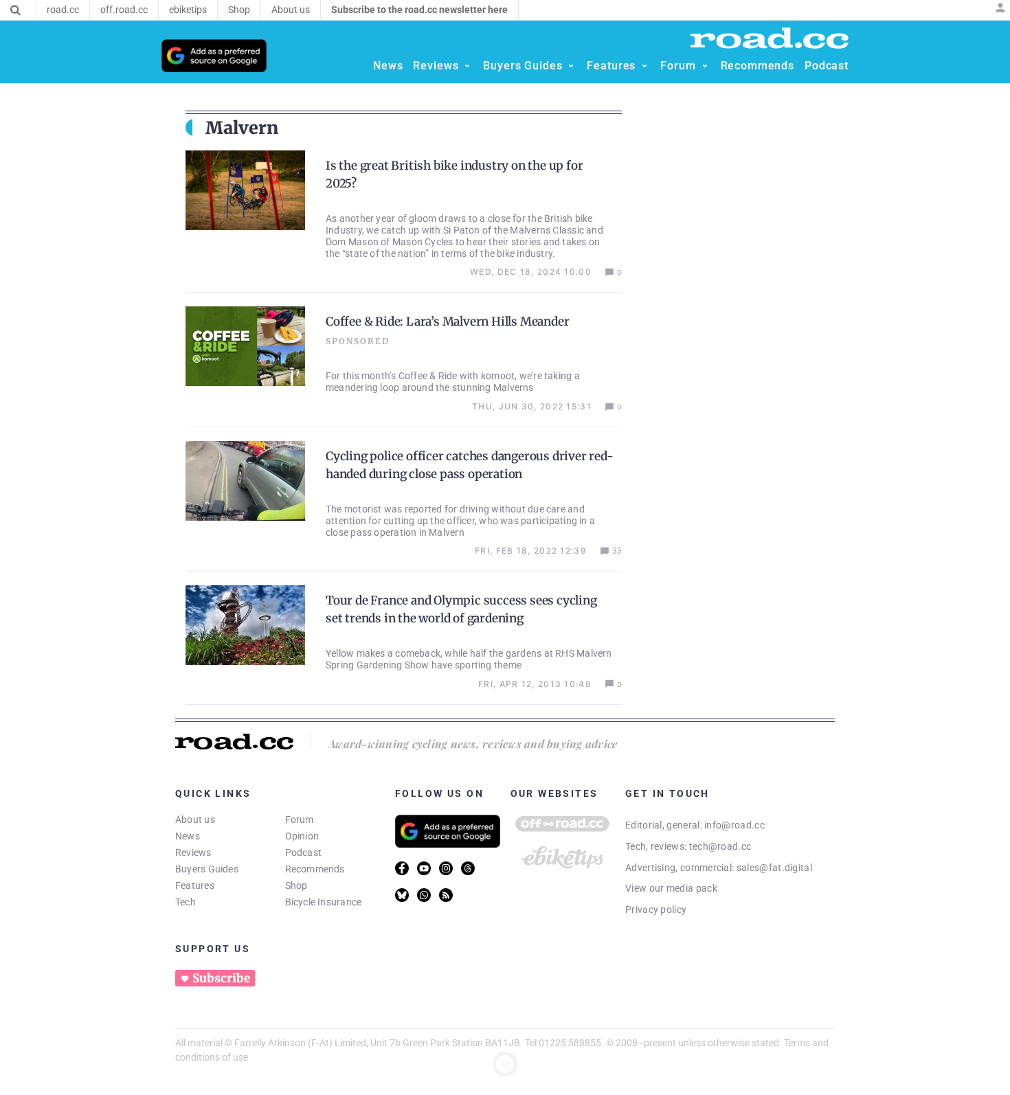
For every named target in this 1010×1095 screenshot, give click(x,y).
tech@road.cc (720, 846)
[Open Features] (644, 66)
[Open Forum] (704, 66)
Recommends (315, 868)
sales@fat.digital (774, 867)
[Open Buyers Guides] (570, 66)
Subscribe (221, 978)
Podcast (303, 852)
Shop (296, 885)
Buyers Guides (206, 868)
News (187, 836)
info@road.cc (734, 825)
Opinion (302, 836)
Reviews (193, 852)
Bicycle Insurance (323, 901)
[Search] (15, 10)
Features (194, 885)
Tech (185, 901)
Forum (299, 819)
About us (195, 819)
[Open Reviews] (467, 66)
